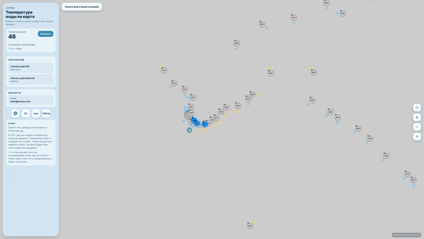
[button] (386, 156)
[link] (15, 113)
